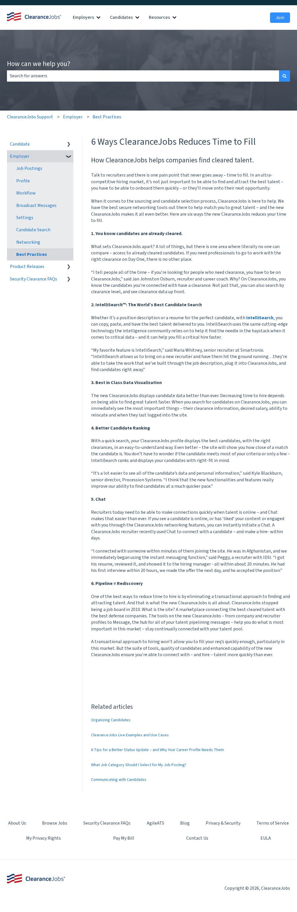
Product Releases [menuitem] (27, 266)
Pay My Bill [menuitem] (123, 838)
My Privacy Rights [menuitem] (43, 838)
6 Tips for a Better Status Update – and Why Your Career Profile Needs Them (157, 750)
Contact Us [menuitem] (197, 838)
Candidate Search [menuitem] (33, 230)
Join (280, 17)
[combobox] (143, 75)
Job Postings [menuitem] (29, 168)
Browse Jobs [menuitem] (54, 823)
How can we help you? (38, 63)
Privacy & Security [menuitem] (223, 823)
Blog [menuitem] (185, 823)
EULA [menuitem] (265, 838)
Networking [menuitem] (28, 242)
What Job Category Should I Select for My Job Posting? (138, 765)
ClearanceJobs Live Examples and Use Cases (130, 735)
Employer (72, 117)
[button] (68, 145)
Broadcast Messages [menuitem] (36, 205)
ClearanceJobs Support (30, 117)
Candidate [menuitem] (20, 144)
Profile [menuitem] (23, 181)
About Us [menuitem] (17, 823)
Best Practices (107, 117)
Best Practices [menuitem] (31, 254)
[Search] (284, 75)
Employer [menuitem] (19, 156)
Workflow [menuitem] (26, 193)
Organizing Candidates (111, 720)
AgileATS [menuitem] (155, 823)
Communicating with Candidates (118, 780)
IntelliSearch (260, 318)
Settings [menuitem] (24, 217)
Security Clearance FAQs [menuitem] (33, 279)
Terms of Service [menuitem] (272, 823)
